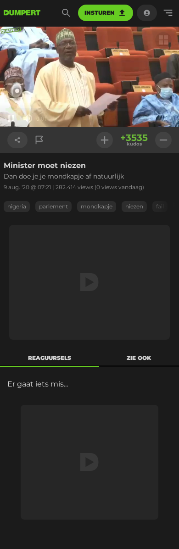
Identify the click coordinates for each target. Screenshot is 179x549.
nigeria (16, 206)
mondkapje (96, 206)
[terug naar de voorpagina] (22, 13)
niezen (134, 206)
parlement (53, 206)
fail (160, 206)
